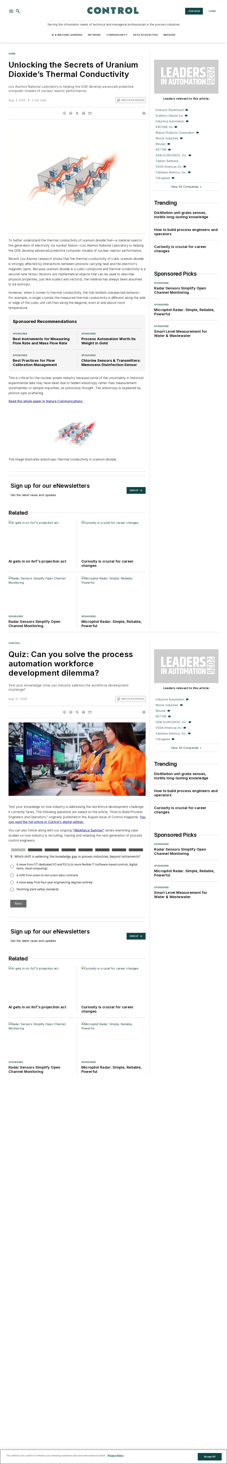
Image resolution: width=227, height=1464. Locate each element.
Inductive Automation (170, 121)
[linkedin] (71, 113)
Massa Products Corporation (175, 132)
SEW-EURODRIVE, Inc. (171, 155)
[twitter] (77, 113)
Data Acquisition (145, 34)
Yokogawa (163, 178)
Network (94, 34)
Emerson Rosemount (170, 110)
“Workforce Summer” (88, 830)
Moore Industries (167, 138)
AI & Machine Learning (67, 34)
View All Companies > (186, 186)
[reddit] (83, 113)
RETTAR (161, 149)
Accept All (209, 1456)
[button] (11, 11)
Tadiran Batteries (167, 161)
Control (14, 643)
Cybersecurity (117, 34)
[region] (113, 1456)
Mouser (161, 144)
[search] (18, 11)
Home (12, 53)
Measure (169, 34)
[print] (144, 113)
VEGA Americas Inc (169, 166)
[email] (90, 113)
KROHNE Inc (164, 127)
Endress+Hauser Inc (169, 115)
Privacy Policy (115, 1455)
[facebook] (64, 113)
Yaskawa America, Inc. (171, 172)
